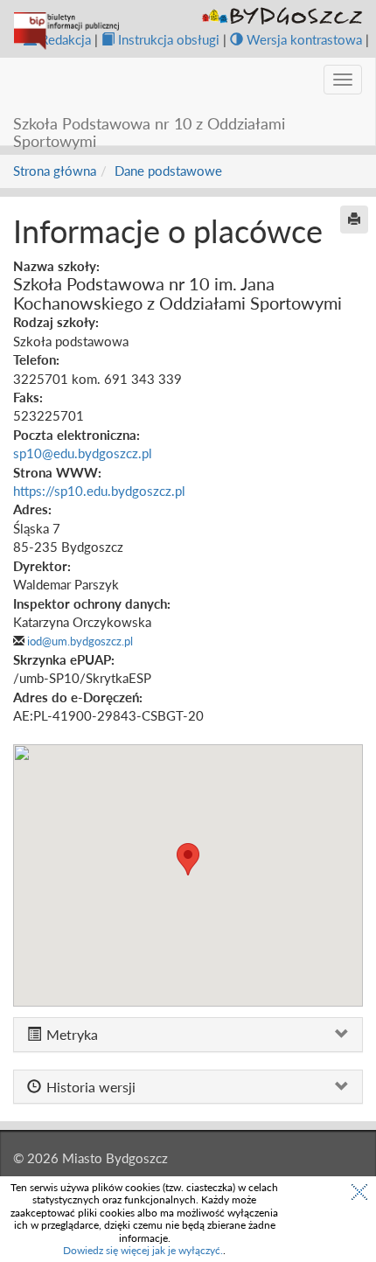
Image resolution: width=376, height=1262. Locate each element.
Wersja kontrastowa (304, 39)
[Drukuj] (354, 220)
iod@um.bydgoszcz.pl (80, 641)
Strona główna (54, 170)
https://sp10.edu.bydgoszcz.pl (99, 491)
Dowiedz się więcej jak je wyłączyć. (143, 1250)
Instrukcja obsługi (168, 39)
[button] (188, 859)
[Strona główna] (66, 31)
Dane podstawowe (168, 170)
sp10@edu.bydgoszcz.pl (82, 453)
